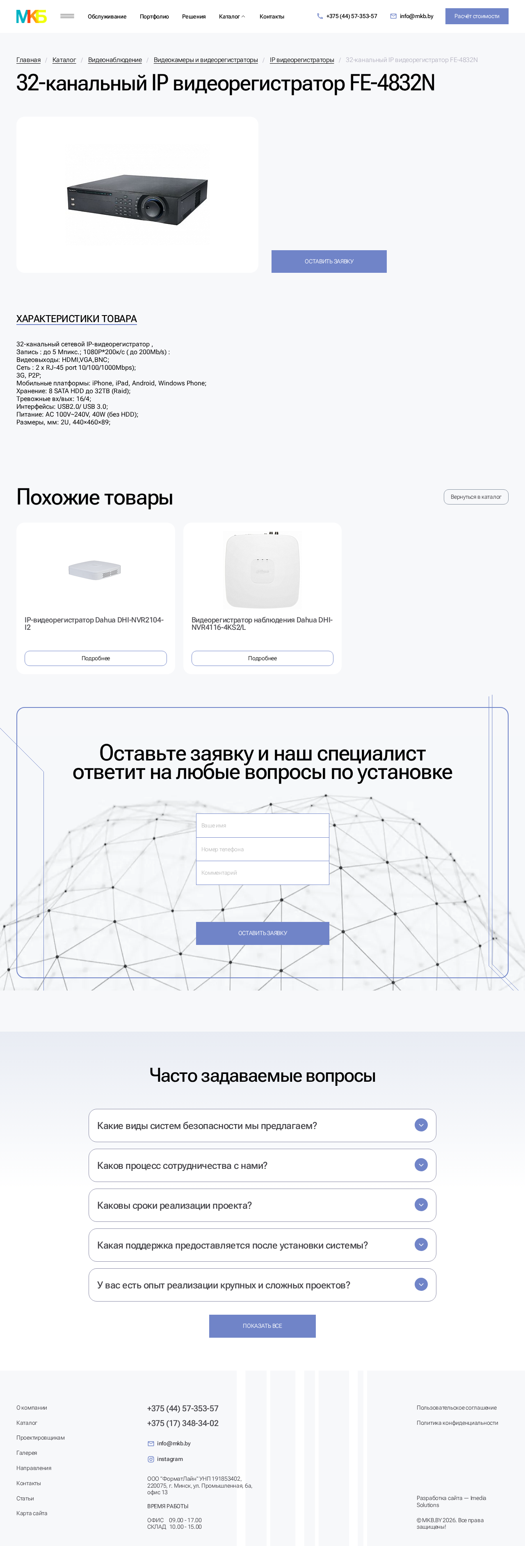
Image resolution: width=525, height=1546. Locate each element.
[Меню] (67, 16)
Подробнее (96, 658)
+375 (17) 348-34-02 (182, 1423)
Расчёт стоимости (477, 16)
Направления (33, 1468)
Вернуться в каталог (476, 496)
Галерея (26, 1452)
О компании (31, 1407)
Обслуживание (107, 16)
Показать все (262, 1326)
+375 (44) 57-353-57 (351, 16)
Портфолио (154, 16)
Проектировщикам (40, 1437)
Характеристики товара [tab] (76, 319)
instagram (170, 1459)
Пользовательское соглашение (456, 1407)
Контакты (272, 16)
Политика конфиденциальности (457, 1422)
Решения (194, 16)
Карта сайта (32, 1513)
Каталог (229, 16)
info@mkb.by (417, 16)
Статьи (25, 1498)
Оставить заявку (329, 261)
